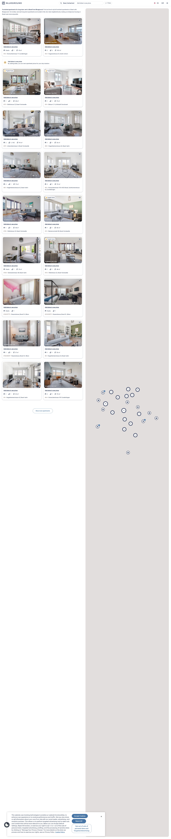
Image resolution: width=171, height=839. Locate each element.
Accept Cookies (79, 816)
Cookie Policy (60, 832)
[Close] (101, 816)
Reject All (79, 821)
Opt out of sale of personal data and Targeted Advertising (81, 828)
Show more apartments (43, 411)
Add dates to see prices (11, 47)
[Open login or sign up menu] (167, 3)
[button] (105, 403)
